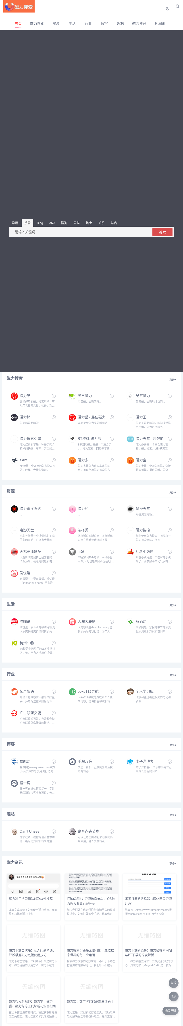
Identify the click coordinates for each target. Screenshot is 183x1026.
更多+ (172, 379)
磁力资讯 (139, 23)
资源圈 (159, 23)
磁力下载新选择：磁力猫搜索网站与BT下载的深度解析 (148, 952)
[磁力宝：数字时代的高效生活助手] (91, 996)
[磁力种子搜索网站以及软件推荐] (33, 893)
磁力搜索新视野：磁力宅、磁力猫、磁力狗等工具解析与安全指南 (32, 1003)
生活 (72, 23)
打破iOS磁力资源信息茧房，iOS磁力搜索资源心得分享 (91, 901)
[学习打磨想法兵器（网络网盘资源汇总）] (149, 893)
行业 (88, 23)
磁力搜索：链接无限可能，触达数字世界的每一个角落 (90, 952)
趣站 (120, 23)
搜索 (162, 232)
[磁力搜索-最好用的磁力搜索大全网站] (19, 6)
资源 (56, 23)
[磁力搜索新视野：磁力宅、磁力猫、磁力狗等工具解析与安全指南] (33, 996)
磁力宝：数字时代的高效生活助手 (90, 1001)
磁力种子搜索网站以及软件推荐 (31, 898)
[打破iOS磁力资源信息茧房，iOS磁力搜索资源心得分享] (91, 893)
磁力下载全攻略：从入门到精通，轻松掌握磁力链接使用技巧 (32, 952)
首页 (18, 23)
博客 (104, 23)
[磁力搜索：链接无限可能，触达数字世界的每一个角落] (91, 944)
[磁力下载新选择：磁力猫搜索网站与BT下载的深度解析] (149, 944)
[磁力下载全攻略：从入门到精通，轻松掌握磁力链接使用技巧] (33, 944)
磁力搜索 (37, 23)
